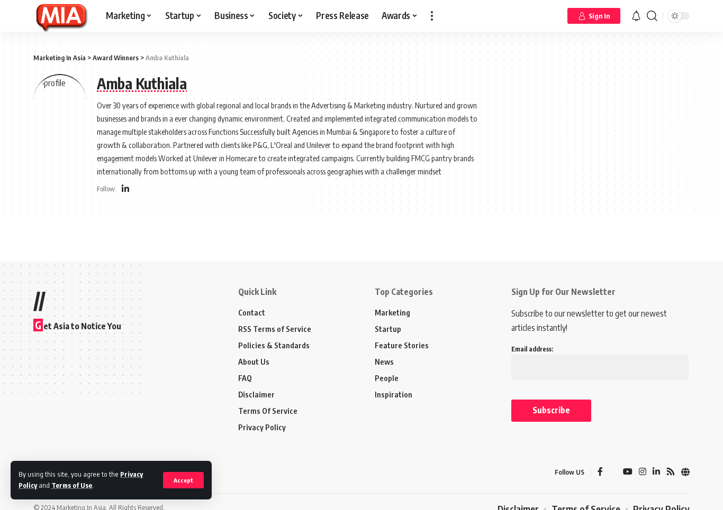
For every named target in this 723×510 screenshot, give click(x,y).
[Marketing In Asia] (61, 16)
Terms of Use (71, 485)
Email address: (532, 349)
